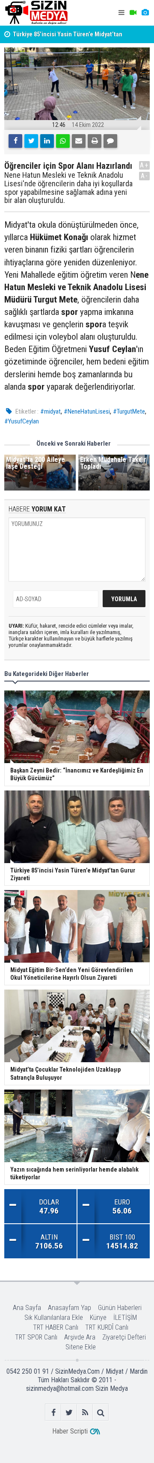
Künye (98, 1317)
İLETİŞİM (125, 1317)
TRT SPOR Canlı (36, 1337)
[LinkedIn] (47, 141)
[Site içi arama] (101, 1412)
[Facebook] (15, 141)
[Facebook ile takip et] (53, 1412)
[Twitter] (31, 141)
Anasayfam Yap (69, 1308)
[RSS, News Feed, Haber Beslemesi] (85, 1412)
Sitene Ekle (80, 1347)
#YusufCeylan (21, 421)
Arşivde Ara (79, 1337)
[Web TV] (133, 13)
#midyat (50, 411)
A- (144, 176)
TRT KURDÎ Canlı (106, 1327)
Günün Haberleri (120, 1308)
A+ (144, 165)
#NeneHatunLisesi (87, 411)
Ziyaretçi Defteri (124, 1337)
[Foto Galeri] (145, 13)
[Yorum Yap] (110, 141)
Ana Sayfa (27, 1308)
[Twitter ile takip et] (69, 1412)
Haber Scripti (70, 1431)
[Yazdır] (94, 141)
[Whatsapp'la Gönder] (63, 141)
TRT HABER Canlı (55, 1327)
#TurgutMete (129, 411)
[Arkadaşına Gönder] (79, 141)
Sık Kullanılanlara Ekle (53, 1317)
